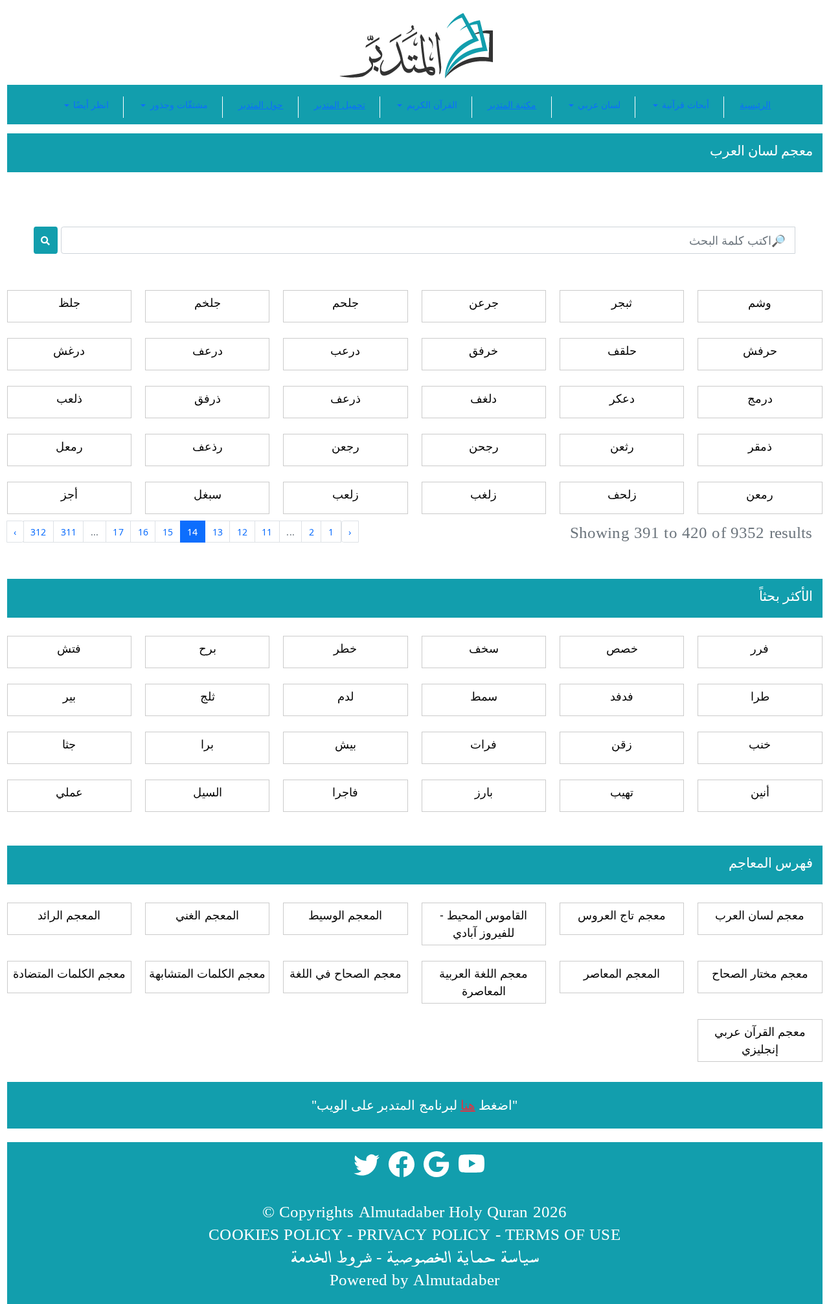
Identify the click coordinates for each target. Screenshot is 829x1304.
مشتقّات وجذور (177, 104)
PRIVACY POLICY (424, 1233)
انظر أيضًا (90, 104)
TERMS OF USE (562, 1233)
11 (267, 532)
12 (242, 532)
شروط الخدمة (331, 1256)
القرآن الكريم (430, 104)
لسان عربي (597, 104)
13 (217, 532)
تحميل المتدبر (339, 104)
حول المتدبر (260, 104)
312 (38, 532)
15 (168, 532)
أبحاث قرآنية (684, 104)
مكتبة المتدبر (512, 104)
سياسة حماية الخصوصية (462, 1256)
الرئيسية (755, 104)
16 (143, 532)
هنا (467, 1105)
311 (68, 532)
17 (118, 532)
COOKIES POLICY (276, 1233)
